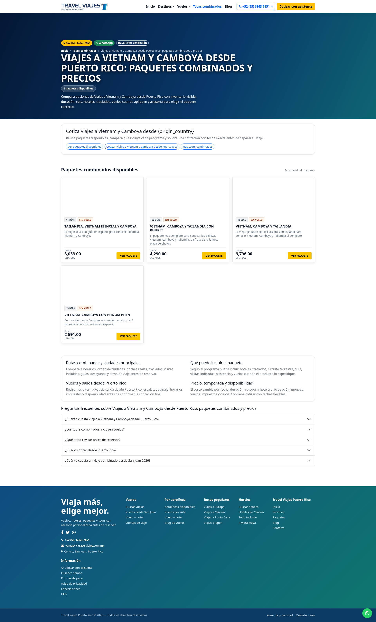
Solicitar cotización (134, 43)
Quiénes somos (71, 573)
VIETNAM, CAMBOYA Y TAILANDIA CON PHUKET (182, 228)
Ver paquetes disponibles (84, 146)
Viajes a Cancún (214, 512)
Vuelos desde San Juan (141, 512)
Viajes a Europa (214, 507)
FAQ (64, 594)
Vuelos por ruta (175, 512)
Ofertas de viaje (136, 523)
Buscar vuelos (135, 507)
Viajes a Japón (213, 523)
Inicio (150, 6)
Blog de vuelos (174, 523)
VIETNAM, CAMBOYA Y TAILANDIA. (264, 226)
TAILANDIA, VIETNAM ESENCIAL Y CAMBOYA (100, 226)
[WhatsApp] (74, 532)
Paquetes (279, 517)
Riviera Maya (247, 523)
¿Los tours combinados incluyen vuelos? (95, 429)
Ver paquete (128, 255)
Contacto (279, 528)
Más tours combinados (197, 146)
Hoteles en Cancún (251, 512)
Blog (228, 6)
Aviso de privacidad (74, 583)
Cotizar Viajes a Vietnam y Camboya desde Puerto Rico (141, 146)
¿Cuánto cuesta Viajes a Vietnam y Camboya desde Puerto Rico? (112, 419)
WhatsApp (106, 43)
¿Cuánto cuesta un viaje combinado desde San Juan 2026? (107, 460)
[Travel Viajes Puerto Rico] (84, 6)
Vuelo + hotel (134, 517)
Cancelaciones (70, 589)
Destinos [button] (165, 6)
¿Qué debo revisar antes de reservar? (92, 440)
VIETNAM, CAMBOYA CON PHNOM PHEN (97, 314)
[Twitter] (68, 532)
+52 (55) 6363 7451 (256, 6)
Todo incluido (248, 517)
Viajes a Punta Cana (217, 517)
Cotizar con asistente (295, 6)
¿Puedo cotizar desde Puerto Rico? (90, 450)
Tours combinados (207, 6)
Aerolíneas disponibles (180, 507)
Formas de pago (72, 578)
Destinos (278, 512)
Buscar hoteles (248, 507)
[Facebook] (62, 532)
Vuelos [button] (182, 6)
